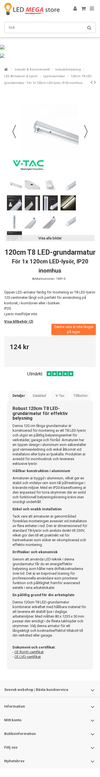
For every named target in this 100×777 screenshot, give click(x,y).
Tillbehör (80, 396)
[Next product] (95, 82)
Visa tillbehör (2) (18, 321)
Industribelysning (68, 69)
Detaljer (18, 396)
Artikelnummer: (43, 279)
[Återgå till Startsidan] (6, 69)
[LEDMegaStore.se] (32, 9)
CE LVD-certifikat (27, 657)
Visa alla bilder (50, 238)
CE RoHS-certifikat (29, 652)
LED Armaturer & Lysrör (21, 76)
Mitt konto (12, 720)
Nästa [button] (86, 131)
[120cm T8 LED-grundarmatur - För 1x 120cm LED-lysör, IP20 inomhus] (14, 185)
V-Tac (60, 396)
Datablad (39, 396)
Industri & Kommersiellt (32, 69)
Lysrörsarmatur (54, 76)
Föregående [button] (14, 131)
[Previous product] (91, 82)
